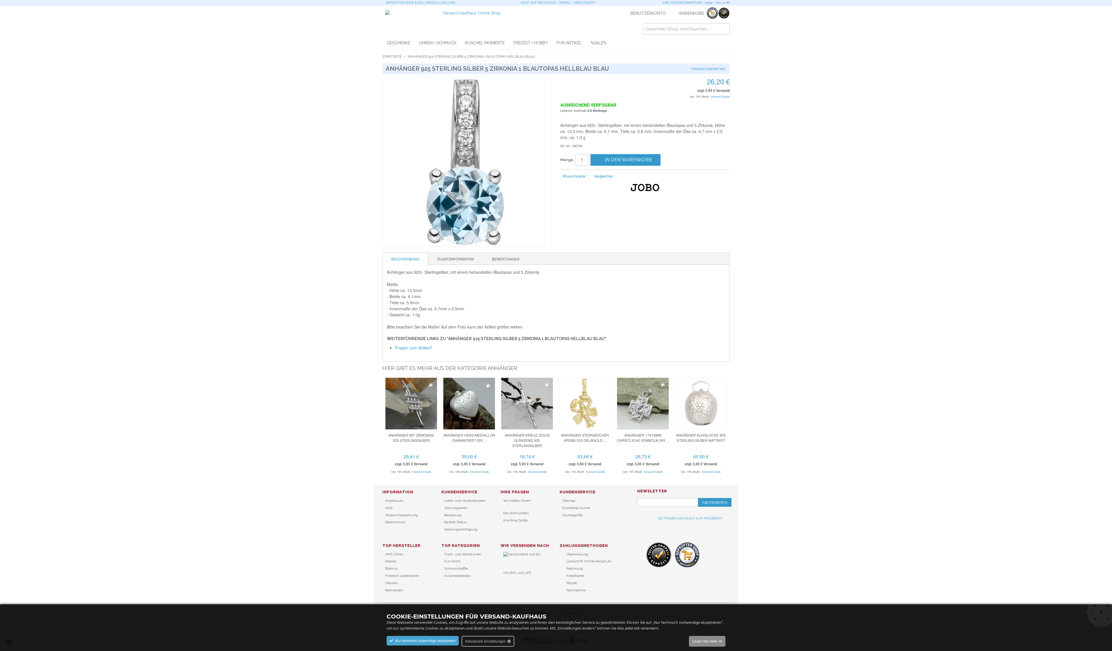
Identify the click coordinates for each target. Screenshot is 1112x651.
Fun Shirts (452, 561)
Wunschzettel (574, 176)
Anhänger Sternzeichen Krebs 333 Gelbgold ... (585, 438)
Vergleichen (603, 176)
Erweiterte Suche (576, 508)
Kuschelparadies (457, 576)
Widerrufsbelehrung (401, 515)
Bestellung (453, 515)
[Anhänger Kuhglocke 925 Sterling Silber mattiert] (701, 404)
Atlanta (390, 561)
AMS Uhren (394, 554)
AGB (388, 508)
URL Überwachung (518, 582)
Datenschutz (395, 522)
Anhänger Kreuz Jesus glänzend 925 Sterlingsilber (527, 440)
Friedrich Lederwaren (402, 576)
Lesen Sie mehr (704, 641)
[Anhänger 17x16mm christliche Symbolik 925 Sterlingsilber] (643, 404)
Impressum (394, 501)
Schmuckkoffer (456, 568)
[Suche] (724, 29)
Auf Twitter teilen (648, 176)
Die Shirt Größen (516, 513)
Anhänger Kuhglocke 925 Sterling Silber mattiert (701, 438)
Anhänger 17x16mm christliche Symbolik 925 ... (643, 438)
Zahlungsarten (456, 508)
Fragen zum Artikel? (413, 348)
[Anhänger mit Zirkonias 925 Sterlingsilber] (411, 404)
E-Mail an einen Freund (625, 176)
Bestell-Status (455, 522)
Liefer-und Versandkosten (465, 501)
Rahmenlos (394, 590)
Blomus (391, 568)
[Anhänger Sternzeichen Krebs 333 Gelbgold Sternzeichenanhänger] (585, 404)
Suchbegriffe (572, 515)
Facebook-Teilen (637, 176)
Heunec (391, 583)
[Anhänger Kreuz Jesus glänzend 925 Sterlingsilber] (527, 404)
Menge (566, 160)
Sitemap (568, 501)
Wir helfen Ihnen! (517, 501)
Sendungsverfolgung (461, 529)
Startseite (392, 56)
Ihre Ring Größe (515, 520)
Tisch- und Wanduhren (462, 554)
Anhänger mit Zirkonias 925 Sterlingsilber (411, 438)
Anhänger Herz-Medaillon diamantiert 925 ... (469, 438)
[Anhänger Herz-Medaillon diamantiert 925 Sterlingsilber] (469, 404)
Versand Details (720, 97)
